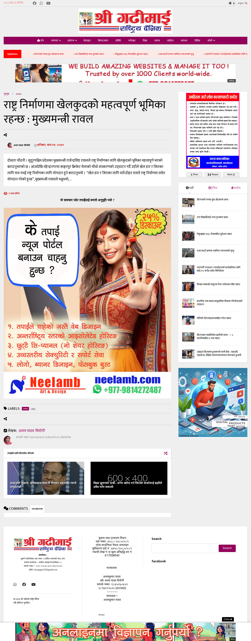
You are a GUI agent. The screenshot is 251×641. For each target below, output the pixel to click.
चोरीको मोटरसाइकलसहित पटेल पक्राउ (214, 318)
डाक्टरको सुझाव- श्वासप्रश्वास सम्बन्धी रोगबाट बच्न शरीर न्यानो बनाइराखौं (43, 485)
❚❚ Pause (212, 174)
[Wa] (41, 3)
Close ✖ (228, 619)
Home (101, 615)
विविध (197, 40)
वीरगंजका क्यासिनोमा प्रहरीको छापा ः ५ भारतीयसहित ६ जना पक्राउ (215, 336)
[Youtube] (48, 3)
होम (42, 40)
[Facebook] (34, 3)
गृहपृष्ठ (6, 94)
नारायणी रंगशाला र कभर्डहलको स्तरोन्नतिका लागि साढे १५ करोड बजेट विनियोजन (209, 54)
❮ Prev (194, 174)
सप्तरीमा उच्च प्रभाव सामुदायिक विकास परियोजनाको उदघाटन (219, 303)
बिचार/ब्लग (103, 40)
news (18, 94)
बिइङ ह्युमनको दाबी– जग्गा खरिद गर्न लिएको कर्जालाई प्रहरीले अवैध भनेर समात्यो (127, 485)
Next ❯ (231, 174)
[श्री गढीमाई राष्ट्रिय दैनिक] (125, 32)
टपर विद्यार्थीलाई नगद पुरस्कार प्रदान (60, 54)
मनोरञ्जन (131, 40)
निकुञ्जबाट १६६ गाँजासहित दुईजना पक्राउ (102, 54)
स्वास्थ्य (184, 40)
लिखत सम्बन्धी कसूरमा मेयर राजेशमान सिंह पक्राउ (218, 284)
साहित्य (170, 40)
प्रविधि (118, 40)
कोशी (209, 40)
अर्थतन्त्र (70, 40)
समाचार (54, 40)
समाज (157, 40)
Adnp (231, 80)
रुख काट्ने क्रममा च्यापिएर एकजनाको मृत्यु (147, 54)
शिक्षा (145, 40)
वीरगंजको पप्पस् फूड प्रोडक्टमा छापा (212, 199)
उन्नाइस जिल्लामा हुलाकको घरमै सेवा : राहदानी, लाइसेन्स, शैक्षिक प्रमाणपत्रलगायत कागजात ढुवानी (219, 353)
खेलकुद (87, 40)
